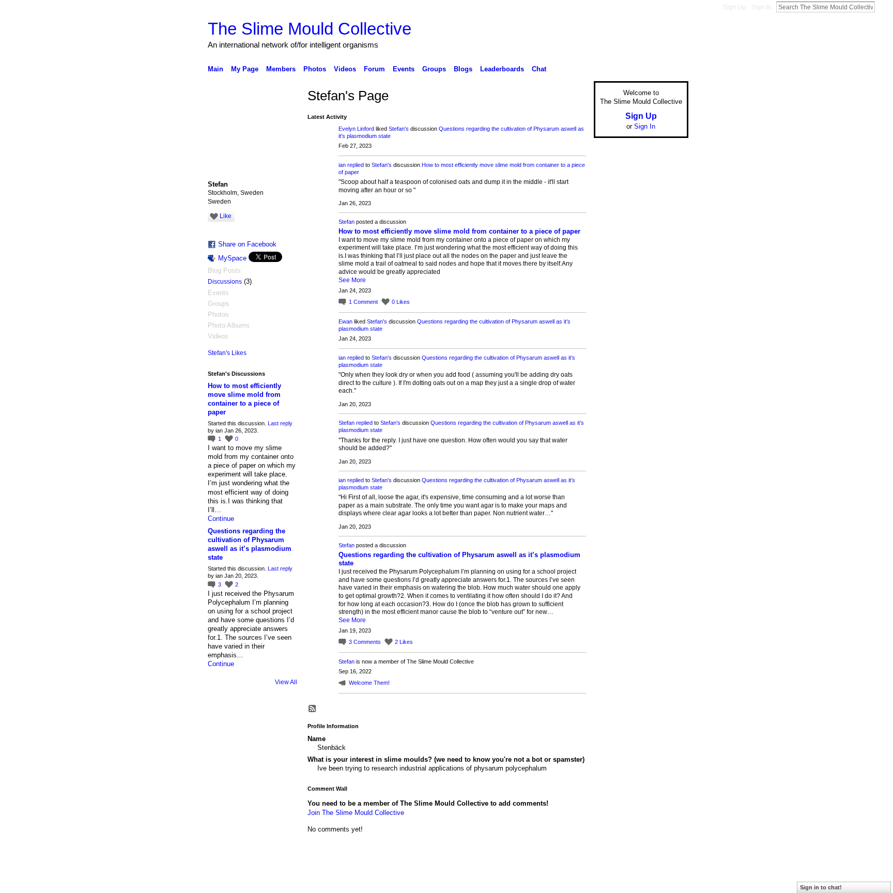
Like (226, 216)
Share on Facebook (247, 244)
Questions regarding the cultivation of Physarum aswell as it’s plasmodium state (249, 544)
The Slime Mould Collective (309, 28)
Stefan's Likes (227, 353)
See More (352, 280)
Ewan (345, 321)
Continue (221, 518)
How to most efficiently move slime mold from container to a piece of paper (459, 231)
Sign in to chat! (821, 887)
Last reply (280, 423)
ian (342, 165)
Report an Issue (612, 881)
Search (883, 6)
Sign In (761, 7)
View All (286, 682)
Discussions (225, 281)
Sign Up (734, 7)
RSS (312, 709)
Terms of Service (665, 881)
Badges (571, 881)
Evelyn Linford (356, 129)
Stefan (346, 222)
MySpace (232, 258)
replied (355, 165)
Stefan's (399, 129)
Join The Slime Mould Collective (355, 813)
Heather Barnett (285, 881)
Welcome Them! (369, 683)
